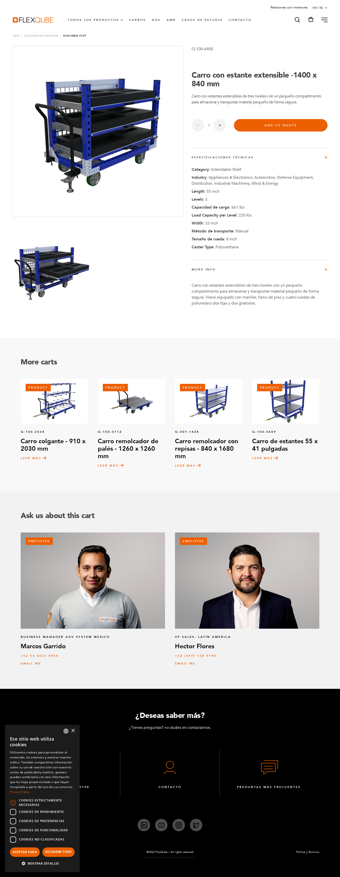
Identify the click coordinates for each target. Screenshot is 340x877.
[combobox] (65, 731)
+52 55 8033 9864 (39, 656)
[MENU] (322, 20)
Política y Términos (307, 852)
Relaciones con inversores (289, 7)
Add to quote (280, 125)
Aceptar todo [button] (25, 852)
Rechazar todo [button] (58, 852)
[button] (296, 19)
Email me (31, 663)
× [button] (73, 731)
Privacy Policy (20, 792)
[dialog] (42, 798)
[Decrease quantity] (198, 125)
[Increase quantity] (220, 125)
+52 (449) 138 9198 (195, 656)
